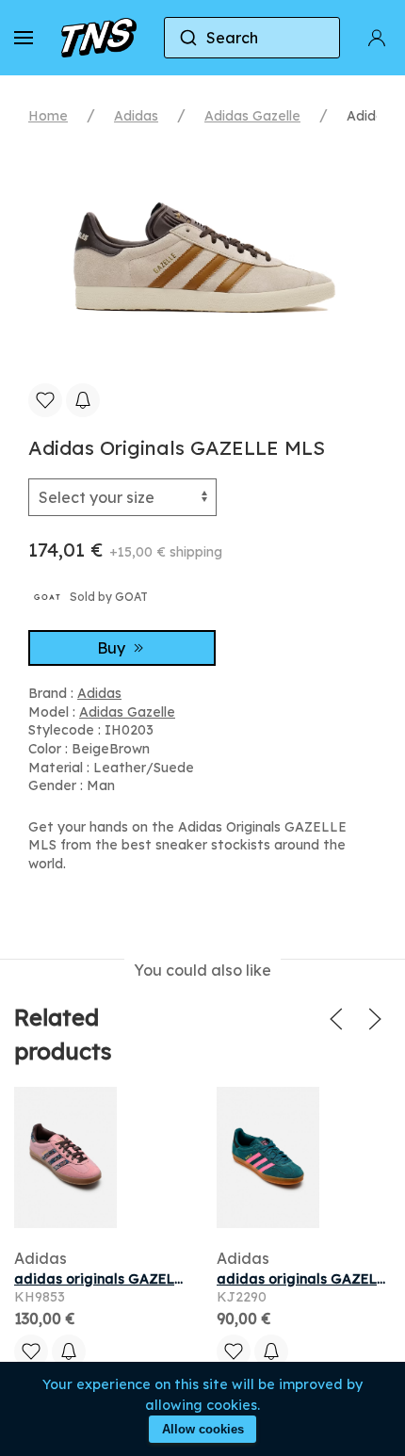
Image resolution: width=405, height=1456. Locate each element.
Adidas (136, 115)
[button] (23, 37)
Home (48, 115)
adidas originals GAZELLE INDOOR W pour (159, 1278)
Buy (113, 648)
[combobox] (252, 37)
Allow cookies (203, 1429)
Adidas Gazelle (252, 115)
